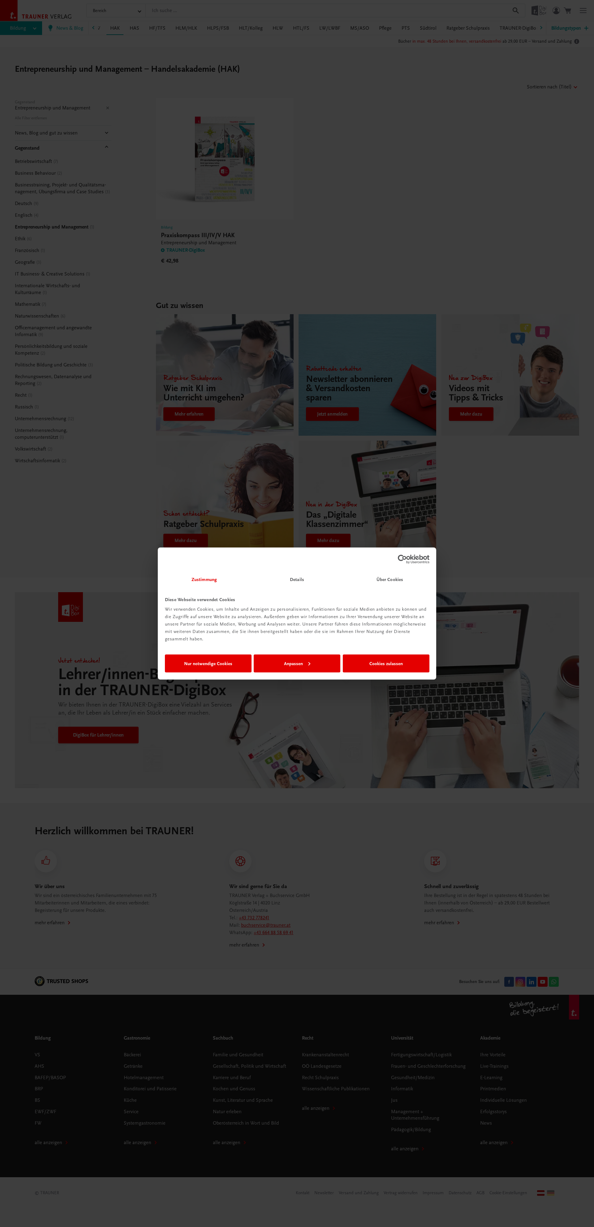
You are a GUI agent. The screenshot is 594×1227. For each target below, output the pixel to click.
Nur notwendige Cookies (208, 663)
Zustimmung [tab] (204, 579)
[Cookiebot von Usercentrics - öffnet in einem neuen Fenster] (402, 559)
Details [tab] (297, 579)
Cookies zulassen (386, 663)
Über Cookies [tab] (390, 579)
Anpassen (293, 663)
